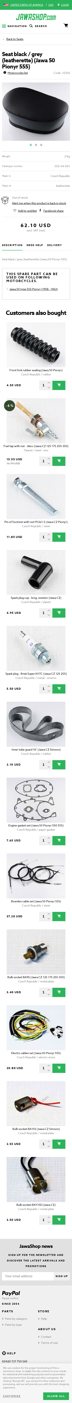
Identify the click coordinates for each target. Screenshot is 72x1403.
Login (65, 5)
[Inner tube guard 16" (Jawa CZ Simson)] (36, 724)
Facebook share (53, 211)
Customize (12, 1396)
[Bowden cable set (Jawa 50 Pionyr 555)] (36, 875)
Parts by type (13, 1325)
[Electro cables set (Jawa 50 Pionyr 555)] (36, 1027)
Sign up (62, 1276)
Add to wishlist (27, 211)
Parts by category (16, 1319)
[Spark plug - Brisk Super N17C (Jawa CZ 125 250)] (36, 648)
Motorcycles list (18, 73)
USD (50, 5)
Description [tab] (12, 245)
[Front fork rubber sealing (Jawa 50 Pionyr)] (36, 344)
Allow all (56, 1396)
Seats (19, 39)
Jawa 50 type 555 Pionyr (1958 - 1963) (33, 289)
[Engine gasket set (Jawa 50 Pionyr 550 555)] (36, 800)
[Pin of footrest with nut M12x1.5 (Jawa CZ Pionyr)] (36, 496)
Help (44, 1319)
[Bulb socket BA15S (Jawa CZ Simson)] (36, 1103)
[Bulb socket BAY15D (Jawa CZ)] (36, 1179)
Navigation (17, 26)
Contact (46, 1337)
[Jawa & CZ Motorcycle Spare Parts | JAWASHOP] (36, 17)
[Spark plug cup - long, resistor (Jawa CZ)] (36, 572)
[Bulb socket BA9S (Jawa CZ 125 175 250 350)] (36, 951)
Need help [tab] (35, 245)
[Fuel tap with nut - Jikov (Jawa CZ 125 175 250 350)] (36, 420)
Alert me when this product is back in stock (39, 203)
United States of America (26, 5)
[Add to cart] (58, 385)
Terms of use (49, 1343)
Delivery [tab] (54, 245)
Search (41, 26)
